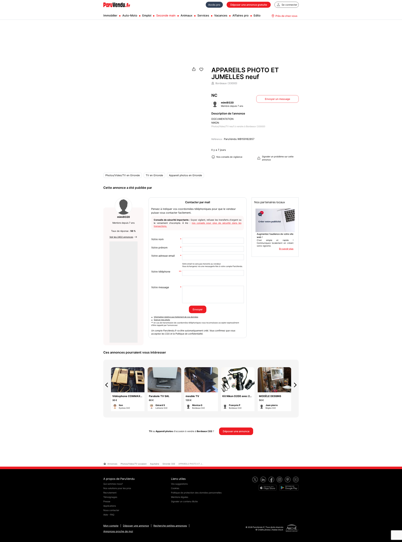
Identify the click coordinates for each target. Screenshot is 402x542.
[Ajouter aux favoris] (201, 69)
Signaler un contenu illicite (184, 501)
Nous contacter (111, 510)
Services (203, 15)
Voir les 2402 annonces (121, 237)
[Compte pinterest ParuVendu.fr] (288, 479)
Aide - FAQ (108, 514)
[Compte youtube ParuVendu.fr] (296, 479)
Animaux (186, 15)
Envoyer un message (277, 99)
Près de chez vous (286, 15)
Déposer (248, 4)
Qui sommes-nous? (113, 483)
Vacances (220, 15)
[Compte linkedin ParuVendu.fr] (263, 479)
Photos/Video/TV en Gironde (122, 175)
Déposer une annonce (136, 525)
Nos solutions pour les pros (117, 488)
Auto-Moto (129, 15)
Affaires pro (240, 15)
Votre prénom (159, 247)
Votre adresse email (163, 255)
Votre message (160, 287)
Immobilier (110, 15)
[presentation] (108, 385)
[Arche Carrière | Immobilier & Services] (292, 528)
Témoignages (110, 497)
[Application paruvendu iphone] (267, 487)
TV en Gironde (154, 175)
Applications (109, 505)
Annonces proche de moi (118, 531)
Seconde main (166, 15)
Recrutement (110, 492)
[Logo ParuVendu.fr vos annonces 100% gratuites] (116, 8)
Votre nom (157, 239)
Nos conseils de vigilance (229, 156)
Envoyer (198, 309)
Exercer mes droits (162, 320)
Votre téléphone (160, 271)
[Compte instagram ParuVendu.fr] (279, 479)
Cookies (175, 488)
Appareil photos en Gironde (185, 175)
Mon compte (110, 525)
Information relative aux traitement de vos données (176, 317)
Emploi (146, 15)
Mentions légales (179, 497)
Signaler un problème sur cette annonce (277, 158)
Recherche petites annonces (170, 525)
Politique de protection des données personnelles (196, 492)
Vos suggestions (179, 483)
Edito (257, 15)
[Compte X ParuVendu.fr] (255, 479)
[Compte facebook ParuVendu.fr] (271, 479)
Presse (106, 501)
